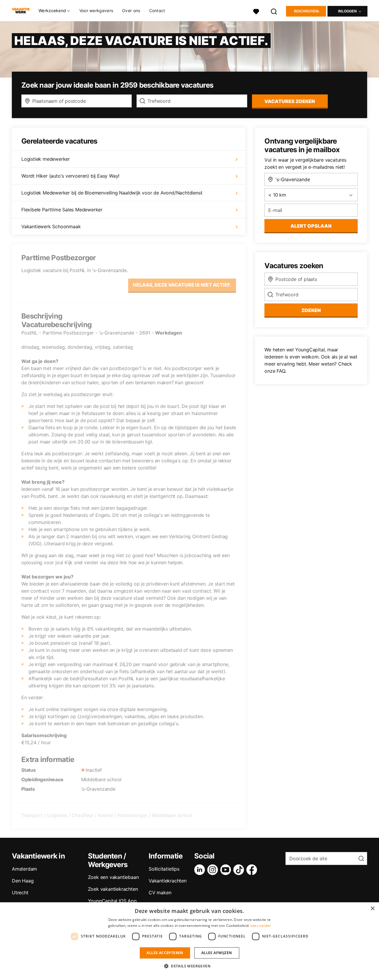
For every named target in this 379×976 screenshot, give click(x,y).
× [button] (372, 908)
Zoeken (311, 310)
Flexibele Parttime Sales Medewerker (61, 210)
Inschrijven (306, 11)
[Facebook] (252, 869)
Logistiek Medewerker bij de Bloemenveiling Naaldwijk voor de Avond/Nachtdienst (111, 193)
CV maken (160, 892)
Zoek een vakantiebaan (113, 877)
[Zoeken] (274, 10)
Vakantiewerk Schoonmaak (51, 226)
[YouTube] (226, 869)
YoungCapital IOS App (112, 901)
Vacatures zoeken (289, 101)
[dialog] (189, 939)
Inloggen (347, 11)
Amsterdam (24, 869)
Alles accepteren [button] (165, 952)
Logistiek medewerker (45, 159)
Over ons (131, 10)
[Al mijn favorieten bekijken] (256, 10)
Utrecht (20, 892)
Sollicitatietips (164, 869)
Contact (157, 10)
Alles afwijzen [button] (216, 952)
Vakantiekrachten (168, 881)
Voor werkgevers (96, 10)
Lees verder (260, 925)
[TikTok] (239, 869)
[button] (189, 966)
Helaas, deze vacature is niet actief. (182, 285)
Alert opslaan (311, 226)
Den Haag (22, 881)
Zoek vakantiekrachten (113, 889)
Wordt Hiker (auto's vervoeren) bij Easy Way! (70, 176)
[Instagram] (213, 869)
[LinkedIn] (200, 869)
